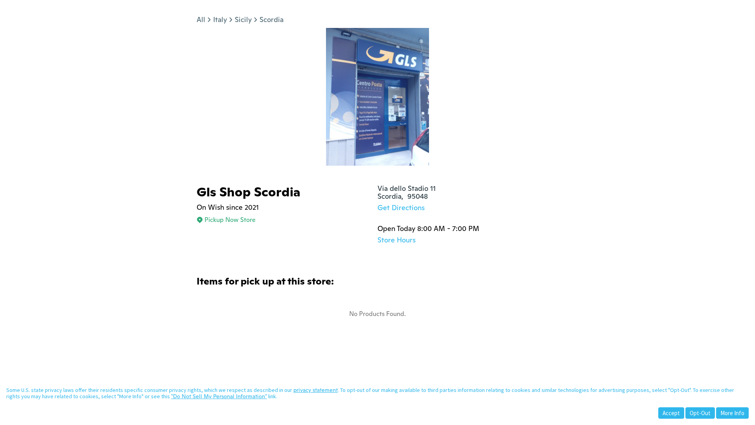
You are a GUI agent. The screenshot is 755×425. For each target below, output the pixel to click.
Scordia (272, 19)
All (201, 19)
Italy (220, 19)
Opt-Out (700, 413)
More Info (732, 413)
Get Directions (401, 207)
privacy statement (315, 390)
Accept (671, 413)
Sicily (243, 19)
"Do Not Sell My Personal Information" (219, 396)
